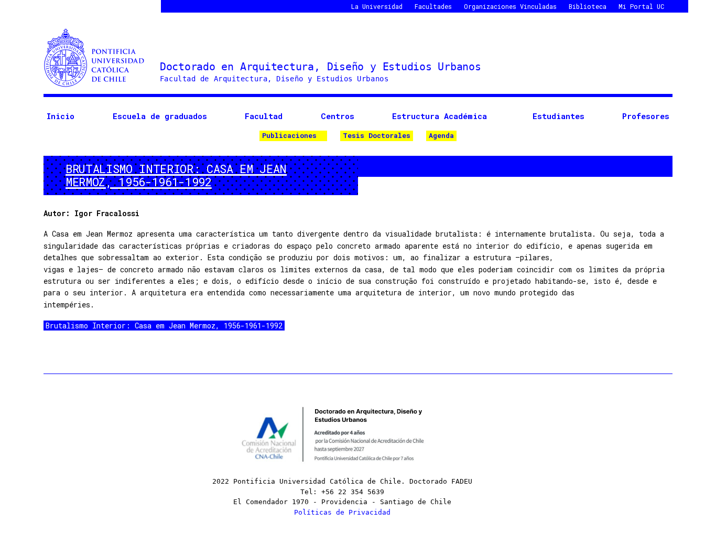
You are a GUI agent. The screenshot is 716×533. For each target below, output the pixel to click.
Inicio (60, 116)
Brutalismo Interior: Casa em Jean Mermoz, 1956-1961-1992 (164, 326)
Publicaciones (289, 135)
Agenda (441, 135)
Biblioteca (587, 6)
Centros (337, 116)
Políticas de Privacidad (342, 512)
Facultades (433, 6)
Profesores (645, 116)
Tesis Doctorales (376, 135)
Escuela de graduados (160, 116)
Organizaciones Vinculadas (510, 6)
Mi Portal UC (641, 6)
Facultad (264, 116)
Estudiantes (558, 116)
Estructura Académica (439, 116)
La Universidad (377, 6)
